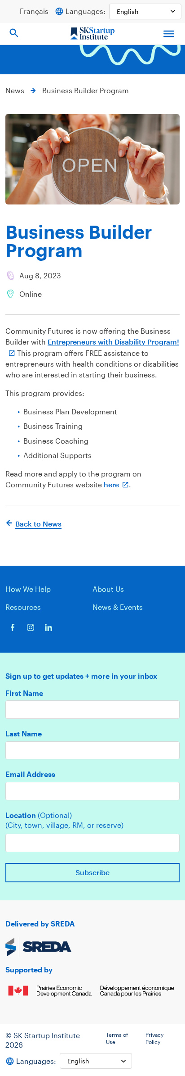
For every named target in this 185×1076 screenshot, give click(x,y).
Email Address (30, 774)
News (14, 90)
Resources (23, 607)
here (111, 484)
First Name (24, 693)
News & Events (117, 607)
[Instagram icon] (30, 627)
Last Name (23, 734)
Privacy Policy (154, 1038)
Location (38, 815)
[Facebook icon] (12, 627)
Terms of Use (117, 1038)
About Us (108, 589)
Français (34, 11)
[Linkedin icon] (48, 627)
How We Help (28, 589)
